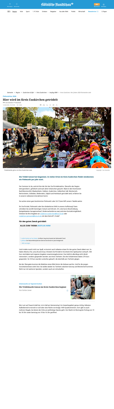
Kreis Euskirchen (42, 93)
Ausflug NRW (53, 93)
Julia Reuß (18, 102)
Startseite (10, 93)
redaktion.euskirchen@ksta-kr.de (51, 214)
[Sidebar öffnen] (9, 11)
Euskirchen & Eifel (28, 93)
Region (18, 93)
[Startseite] (57, 4)
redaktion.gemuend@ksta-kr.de (30, 216)
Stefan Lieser (27, 290)
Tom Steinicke (9, 102)
